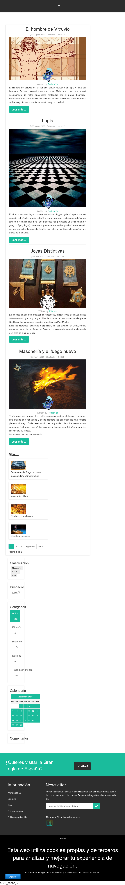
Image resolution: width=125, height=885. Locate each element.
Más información (91, 872)
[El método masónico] (19, 529)
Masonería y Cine (19, 495)
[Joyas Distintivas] (47, 283)
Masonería (16, 568)
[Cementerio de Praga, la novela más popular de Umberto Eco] (19, 465)
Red (14, 575)
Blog (10, 804)
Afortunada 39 (14, 792)
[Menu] (59, 6)
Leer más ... (19, 109)
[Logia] (47, 168)
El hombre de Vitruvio (48, 29)
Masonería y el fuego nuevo (47, 351)
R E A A (15, 571)
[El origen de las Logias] (19, 509)
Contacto (12, 798)
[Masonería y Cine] (19, 489)
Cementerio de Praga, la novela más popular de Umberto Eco (26, 474)
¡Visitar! (82, 766)
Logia (47, 120)
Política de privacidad (18, 817)
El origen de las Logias (22, 516)
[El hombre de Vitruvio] (47, 58)
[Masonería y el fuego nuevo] (47, 384)
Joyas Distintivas (48, 250)
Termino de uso (15, 811)
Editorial (53, 311)
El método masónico (20, 535)
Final (40, 546)
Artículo (52, 34)
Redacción (53, 84)
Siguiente (30, 546)
